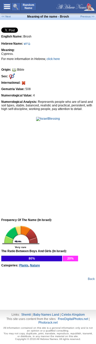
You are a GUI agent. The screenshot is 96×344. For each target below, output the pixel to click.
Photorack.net (48, 322)
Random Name (28, 6)
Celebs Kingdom (73, 314)
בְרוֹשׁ (27, 43)
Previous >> (87, 16)
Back (91, 279)
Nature (35, 265)
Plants (23, 265)
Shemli (26, 314)
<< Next (6, 16)
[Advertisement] (48, 139)
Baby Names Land (46, 314)
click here (53, 59)
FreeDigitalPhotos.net (73, 319)
